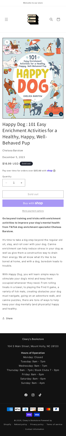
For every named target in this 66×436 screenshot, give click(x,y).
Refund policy (20, 424)
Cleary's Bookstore (31, 420)
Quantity (6, 176)
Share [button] (9, 318)
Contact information (34, 429)
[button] (6, 19)
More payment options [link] (33, 211)
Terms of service (54, 424)
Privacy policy (37, 424)
